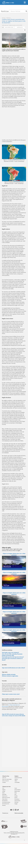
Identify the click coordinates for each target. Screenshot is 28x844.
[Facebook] (15, 810)
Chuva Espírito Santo (9, 27)
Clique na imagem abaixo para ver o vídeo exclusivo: (14, 554)
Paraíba (16, 796)
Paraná (16, 797)
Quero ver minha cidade (6, 779)
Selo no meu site (5, 780)
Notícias (16, 779)
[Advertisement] (14, 123)
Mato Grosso (4, 796)
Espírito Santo (17, 791)
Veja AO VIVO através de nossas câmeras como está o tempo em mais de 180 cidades (13, 714)
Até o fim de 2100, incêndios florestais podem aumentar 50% (12, 654)
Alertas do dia (20, 27)
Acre (3, 788)
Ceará (16, 788)
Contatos (4, 782)
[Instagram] (13, 810)
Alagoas (3, 789)
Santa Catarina (17, 800)
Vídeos (16, 780)
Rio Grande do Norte (6, 802)
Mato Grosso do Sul (6, 797)
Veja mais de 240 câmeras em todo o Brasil (13, 668)
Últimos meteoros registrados (10, 676)
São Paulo (16, 802)
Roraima (4, 805)
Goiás (16, 792)
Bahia (3, 792)
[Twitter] (18, 810)
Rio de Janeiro (5, 800)
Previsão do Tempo (18, 777)
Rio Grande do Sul (5, 803)
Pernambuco (17, 799)
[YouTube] (11, 810)
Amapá (3, 791)
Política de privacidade (19, 813)
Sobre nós (4, 777)
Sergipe (16, 803)
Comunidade (17, 782)
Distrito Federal (17, 789)
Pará (15, 794)
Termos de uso (5, 813)
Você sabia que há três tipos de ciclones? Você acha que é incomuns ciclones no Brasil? (13, 658)
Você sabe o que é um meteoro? (10, 652)
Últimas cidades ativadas (9, 674)
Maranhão (4, 794)
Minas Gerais (4, 799)
